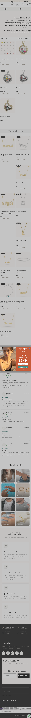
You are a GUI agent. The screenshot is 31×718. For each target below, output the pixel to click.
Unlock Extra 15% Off (23, 367)
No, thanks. (23, 369)
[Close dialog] (29, 347)
